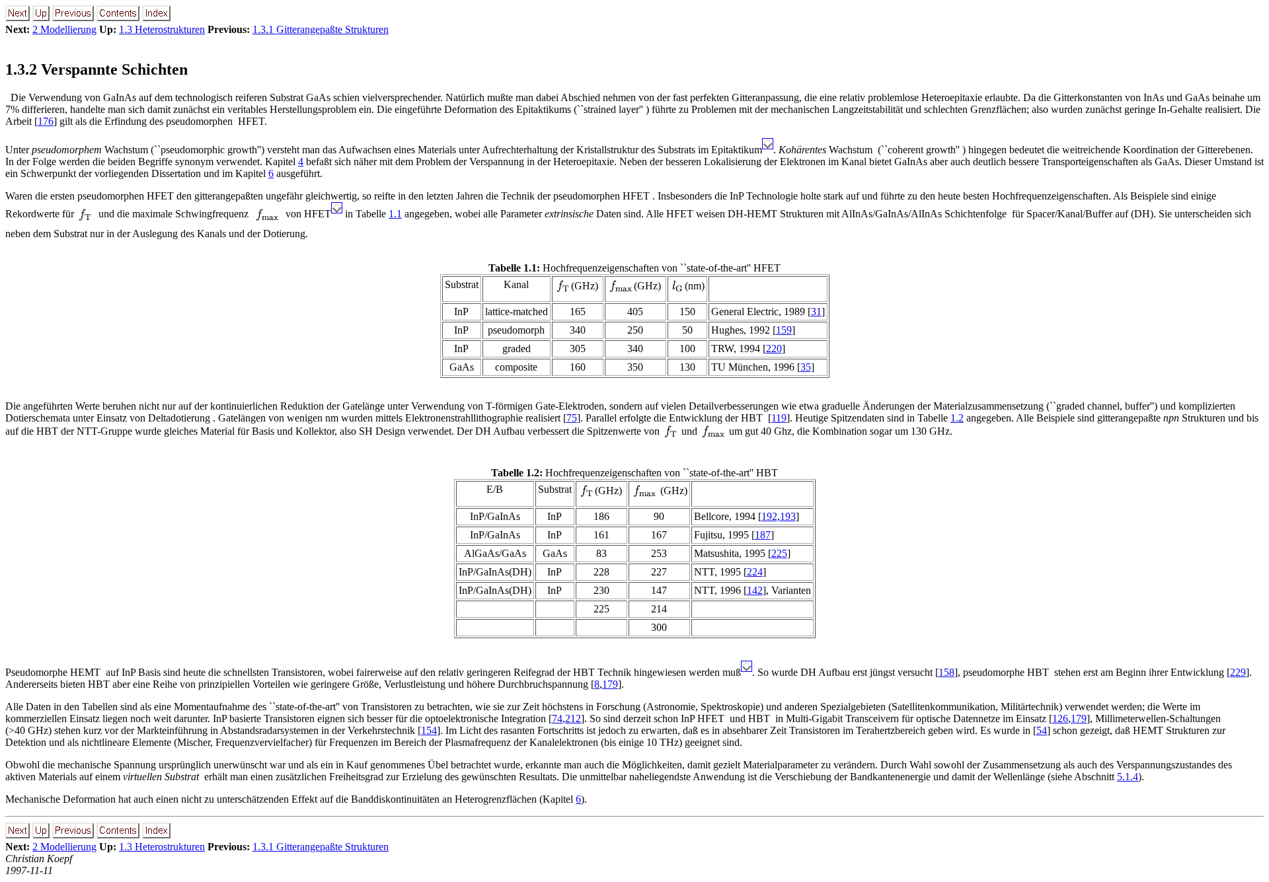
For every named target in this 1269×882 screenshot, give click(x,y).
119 (779, 417)
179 (610, 684)
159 (784, 330)
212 (573, 718)
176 (46, 121)
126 (1060, 718)
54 (1041, 730)
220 (774, 348)
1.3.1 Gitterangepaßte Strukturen (320, 29)
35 (805, 367)
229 (1238, 672)
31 (816, 311)
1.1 (395, 213)
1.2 (957, 417)
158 (946, 672)
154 (429, 730)
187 (763, 534)
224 (755, 571)
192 (769, 516)
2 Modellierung (64, 29)
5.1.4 (1127, 776)
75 (571, 417)
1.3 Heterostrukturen (162, 29)
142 (755, 590)
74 (557, 718)
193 (788, 516)
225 (779, 553)
